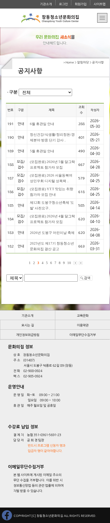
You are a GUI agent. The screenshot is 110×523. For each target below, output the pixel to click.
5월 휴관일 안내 (42, 151)
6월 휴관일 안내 (42, 124)
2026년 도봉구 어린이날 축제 (52, 233)
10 (69, 263)
